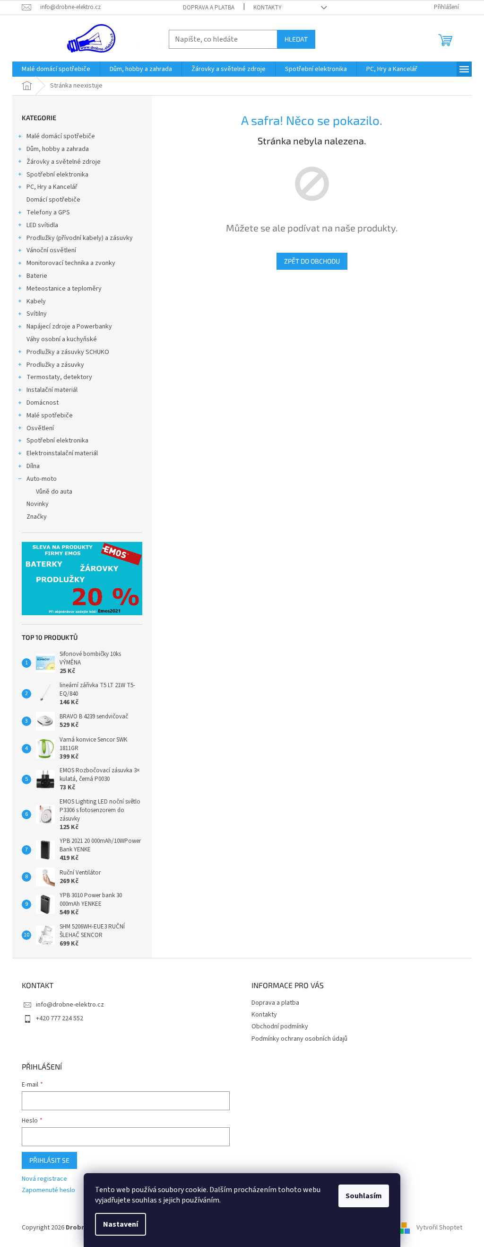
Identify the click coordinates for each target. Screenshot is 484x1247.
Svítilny (36, 313)
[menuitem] (56, 69)
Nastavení (120, 1224)
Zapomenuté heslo (48, 1190)
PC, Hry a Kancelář (52, 187)
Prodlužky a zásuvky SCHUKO (67, 352)
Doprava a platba (208, 7)
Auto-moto (41, 479)
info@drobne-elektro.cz (70, 1004)
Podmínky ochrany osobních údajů (299, 1039)
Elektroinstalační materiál (62, 453)
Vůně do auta (54, 491)
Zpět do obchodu (312, 261)
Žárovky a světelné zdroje (63, 162)
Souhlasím (364, 1196)
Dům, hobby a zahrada (57, 149)
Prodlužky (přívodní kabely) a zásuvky (79, 238)
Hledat (296, 39)
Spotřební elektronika (57, 174)
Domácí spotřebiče (53, 199)
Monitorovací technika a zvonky (70, 263)
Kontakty (267, 7)
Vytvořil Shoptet (439, 1227)
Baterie (36, 276)
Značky (36, 517)
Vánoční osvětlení (51, 250)
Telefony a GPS (48, 212)
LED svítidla (42, 225)
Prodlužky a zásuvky (55, 365)
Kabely (36, 301)
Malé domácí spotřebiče (60, 136)
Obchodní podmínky (279, 1026)
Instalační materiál (52, 390)
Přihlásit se (49, 1160)
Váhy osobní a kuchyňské (61, 339)
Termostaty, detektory (59, 377)
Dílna (33, 466)
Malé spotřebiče (49, 415)
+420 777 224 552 (59, 1018)
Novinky (37, 504)
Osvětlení (40, 428)
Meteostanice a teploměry (64, 288)
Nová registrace (44, 1179)
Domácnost (42, 402)
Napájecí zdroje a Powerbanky (69, 326)
